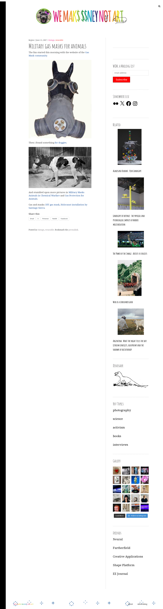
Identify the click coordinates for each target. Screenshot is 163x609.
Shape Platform (123, 565)
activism (119, 427)
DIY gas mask (52, 205)
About (130, 604)
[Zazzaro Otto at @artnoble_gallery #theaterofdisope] (117, 498)
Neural (118, 539)
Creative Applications (128, 556)
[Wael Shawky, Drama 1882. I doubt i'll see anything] (145, 471)
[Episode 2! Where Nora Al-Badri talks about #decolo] (126, 498)
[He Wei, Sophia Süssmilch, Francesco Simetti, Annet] (126, 480)
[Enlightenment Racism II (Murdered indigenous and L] (117, 480)
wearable (59, 40)
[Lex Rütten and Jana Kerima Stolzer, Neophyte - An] (135, 471)
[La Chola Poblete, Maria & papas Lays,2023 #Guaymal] (145, 489)
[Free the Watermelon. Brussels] (135, 508)
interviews (120, 444)
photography (122, 410)
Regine (32, 40)
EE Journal (120, 573)
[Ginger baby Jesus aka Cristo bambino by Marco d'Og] (117, 508)
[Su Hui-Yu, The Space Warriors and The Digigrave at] (145, 508)
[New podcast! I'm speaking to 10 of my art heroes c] (145, 498)
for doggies (60, 142)
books (117, 436)
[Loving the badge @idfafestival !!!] (117, 471)
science (118, 419)
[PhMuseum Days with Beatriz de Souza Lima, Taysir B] (135, 498)
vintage (51, 40)
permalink (73, 230)
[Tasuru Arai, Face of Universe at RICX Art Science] (145, 480)
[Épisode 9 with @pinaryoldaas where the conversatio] (135, 480)
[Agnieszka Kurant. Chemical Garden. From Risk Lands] (126, 489)
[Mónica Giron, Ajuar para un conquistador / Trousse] (126, 508)
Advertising (142, 604)
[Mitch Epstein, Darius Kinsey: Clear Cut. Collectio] (126, 471)
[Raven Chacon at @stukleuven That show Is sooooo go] (117, 489)
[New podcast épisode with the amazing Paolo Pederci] (135, 489)
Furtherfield (121, 548)
